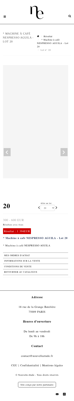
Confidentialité (29, 365)
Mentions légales (52, 365)
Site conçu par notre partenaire (37, 384)
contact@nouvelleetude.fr (37, 356)
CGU (14, 365)
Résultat (48, 36)
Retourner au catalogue (20, 271)
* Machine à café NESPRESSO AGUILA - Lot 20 (52, 43)
